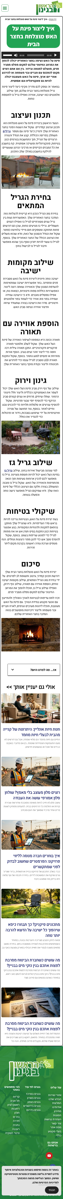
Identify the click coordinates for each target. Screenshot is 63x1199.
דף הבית (52, 19)
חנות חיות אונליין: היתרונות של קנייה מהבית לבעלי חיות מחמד (31, 732)
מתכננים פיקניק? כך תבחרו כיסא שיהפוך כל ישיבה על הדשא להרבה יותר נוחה (33, 930)
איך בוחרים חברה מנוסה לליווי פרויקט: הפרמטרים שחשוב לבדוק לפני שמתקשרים (33, 861)
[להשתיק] (16, 55)
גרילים (7, 131)
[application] (30, 55)
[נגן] (55, 55)
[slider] (8, 55)
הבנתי (52, 1190)
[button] (4, 8)
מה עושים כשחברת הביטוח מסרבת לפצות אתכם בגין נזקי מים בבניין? (32, 962)
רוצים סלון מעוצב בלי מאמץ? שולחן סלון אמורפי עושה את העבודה (32, 795)
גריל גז (8, 470)
